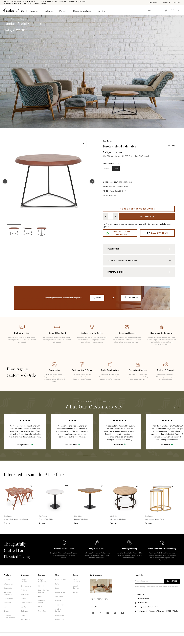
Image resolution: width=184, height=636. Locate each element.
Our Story (102, 11)
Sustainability (8, 588)
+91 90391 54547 (143, 603)
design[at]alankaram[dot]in (147, 607)
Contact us (42, 611)
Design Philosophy (24, 581)
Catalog (23, 607)
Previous (174, 408)
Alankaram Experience (8, 593)
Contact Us (166, 3)
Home (6, 19)
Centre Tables (60, 592)
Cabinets (58, 601)
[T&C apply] (144, 156)
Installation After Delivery (43, 591)
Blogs (6, 607)
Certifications (8, 598)
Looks (23, 615)
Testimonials (25, 594)
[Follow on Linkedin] (107, 612)
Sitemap (6, 611)
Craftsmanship (26, 586)
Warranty (41, 586)
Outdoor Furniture (58, 610)
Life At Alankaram (76, 581)
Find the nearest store (99, 599)
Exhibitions (7, 603)
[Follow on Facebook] (92, 612)
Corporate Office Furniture (9, 616)
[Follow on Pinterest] (115, 612)
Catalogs (48, 11)
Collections (24, 611)
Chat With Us (153, 3)
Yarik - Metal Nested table (154, 519)
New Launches (60, 580)
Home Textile (59, 615)
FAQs (40, 607)
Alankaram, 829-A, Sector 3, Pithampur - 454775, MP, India (157, 611)
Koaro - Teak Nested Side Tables (16, 519)
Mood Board (25, 619)
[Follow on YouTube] (122, 612)
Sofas (57, 584)
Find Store (177, 3)
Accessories (59, 605)
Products (34, 11)
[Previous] (5, 181)
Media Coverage (26, 603)
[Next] (92, 181)
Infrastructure (8, 584)
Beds (57, 588)
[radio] (107, 168)
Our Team (76, 592)
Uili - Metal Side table (118, 519)
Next (178, 408)
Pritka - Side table (46, 519)
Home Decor (59, 619)
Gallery (23, 598)
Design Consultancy (82, 11)
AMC (40, 596)
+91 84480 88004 (143, 598)
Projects (62, 11)
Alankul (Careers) (76, 587)
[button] (173, 146)
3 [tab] (91, 449)
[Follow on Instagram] (100, 612)
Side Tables (107, 141)
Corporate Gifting (41, 601)
